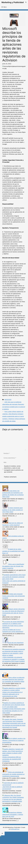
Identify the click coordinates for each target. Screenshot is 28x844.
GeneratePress (15, 829)
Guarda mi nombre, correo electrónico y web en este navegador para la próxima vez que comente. (13, 469)
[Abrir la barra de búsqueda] (26, 2)
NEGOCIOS (7, 399)
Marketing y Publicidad (13, 2)
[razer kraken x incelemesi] (14, 836)
